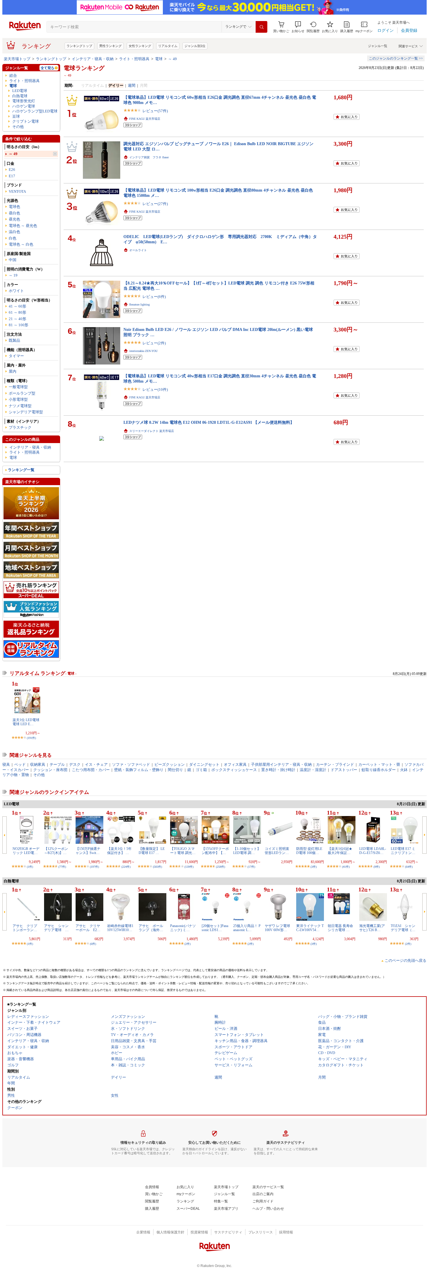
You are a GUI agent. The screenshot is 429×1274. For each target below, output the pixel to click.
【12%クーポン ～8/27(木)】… (56, 851)
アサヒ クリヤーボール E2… (88, 928)
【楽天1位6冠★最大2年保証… (340, 851)
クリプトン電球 (25, 121)
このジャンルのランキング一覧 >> (396, 58)
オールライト (138, 250)
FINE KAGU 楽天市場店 (144, 118)
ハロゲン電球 (23, 106)
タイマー (16, 356)
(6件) (93, 943)
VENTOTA (17, 191)
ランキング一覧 (21, 470)
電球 (159, 59)
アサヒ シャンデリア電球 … (56, 928)
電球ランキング (84, 68)
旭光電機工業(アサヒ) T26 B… (372, 928)
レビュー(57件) (155, 111)
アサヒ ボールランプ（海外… (151, 928)
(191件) (31, 738)
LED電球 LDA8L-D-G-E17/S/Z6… (372, 851)
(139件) (188, 866)
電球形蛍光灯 (23, 101)
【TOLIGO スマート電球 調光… (183, 851)
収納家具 (37, 764)
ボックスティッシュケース (234, 770)
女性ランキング (140, 46)
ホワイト (16, 291)
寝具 (6, 764)
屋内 (12, 371)
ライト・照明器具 (134, 59)
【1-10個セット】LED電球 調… (247, 851)
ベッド (20, 764)
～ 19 (13, 275)
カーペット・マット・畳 (379, 764)
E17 (12, 176)
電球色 (14, 206)
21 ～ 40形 (17, 319)
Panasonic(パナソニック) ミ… (183, 928)
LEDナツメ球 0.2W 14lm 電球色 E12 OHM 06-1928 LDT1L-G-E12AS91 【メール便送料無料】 (208, 422)
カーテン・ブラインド (335, 764)
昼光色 (14, 219)
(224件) (125, 866)
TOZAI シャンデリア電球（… (403, 928)
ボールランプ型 (22, 393)
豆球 (16, 116)
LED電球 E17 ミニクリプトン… (403, 851)
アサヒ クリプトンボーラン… (25, 928)
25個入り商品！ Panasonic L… (247, 928)
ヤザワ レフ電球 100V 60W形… (277, 928)
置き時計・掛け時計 (278, 770)
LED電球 (19, 90)
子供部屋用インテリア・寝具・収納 (281, 764)
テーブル (57, 764)
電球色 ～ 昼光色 (23, 225)
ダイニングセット (204, 764)
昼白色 (14, 213)
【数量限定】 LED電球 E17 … (152, 851)
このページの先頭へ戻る (405, 960)
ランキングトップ (79, 46)
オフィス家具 (235, 764)
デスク (75, 764)
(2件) (187, 943)
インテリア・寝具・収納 (93, 59)
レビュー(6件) (154, 296)
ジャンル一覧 (377, 46)
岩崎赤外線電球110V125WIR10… (120, 928)
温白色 (14, 232)
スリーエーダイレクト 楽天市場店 (151, 431)
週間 (131, 85)
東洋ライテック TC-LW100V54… (310, 928)
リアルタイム (167, 46)
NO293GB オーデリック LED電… (26, 851)
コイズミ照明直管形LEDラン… (277, 851)
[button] (298, 27)
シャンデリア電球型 (26, 412)
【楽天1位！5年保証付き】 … (119, 851)
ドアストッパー (344, 770)
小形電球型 (18, 399)
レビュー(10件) (155, 389)
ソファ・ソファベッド (131, 764)
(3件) (314, 866)
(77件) (62, 866)
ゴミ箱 (201, 770)
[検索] (261, 27)
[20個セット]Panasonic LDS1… (215, 928)
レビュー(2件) (154, 343)
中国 (12, 260)
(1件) (30, 866)
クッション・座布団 (50, 770)
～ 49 (172, 59)
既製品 (14, 340)
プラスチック (20, 427)
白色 (12, 238)
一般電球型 (18, 387)
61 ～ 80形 (17, 312)
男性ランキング (110, 46)
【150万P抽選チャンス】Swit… (88, 851)
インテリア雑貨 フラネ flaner (149, 157)
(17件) (251, 866)
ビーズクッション (169, 764)
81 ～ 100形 (18, 325)
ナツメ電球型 (20, 406)
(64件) (409, 866)
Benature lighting (139, 304)
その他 (18, 126)
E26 (12, 169)
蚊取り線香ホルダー (379, 770)
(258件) (220, 866)
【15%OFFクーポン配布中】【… (215, 851)
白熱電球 (19, 96)
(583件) (157, 866)
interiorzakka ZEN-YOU (143, 351)
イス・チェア (96, 764)
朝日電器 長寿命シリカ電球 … (340, 928)
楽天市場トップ (17, 59)
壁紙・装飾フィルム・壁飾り (138, 770)
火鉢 (404, 770)
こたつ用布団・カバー (91, 770)
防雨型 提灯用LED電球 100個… (309, 851)
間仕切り (175, 770)
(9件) (377, 866)
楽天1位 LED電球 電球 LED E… (26, 722)
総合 (13, 75)
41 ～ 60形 (17, 306)
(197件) (94, 866)
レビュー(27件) (155, 204)
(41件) (346, 866)
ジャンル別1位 (194, 46)
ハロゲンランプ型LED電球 (34, 111)
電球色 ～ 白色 (21, 244)
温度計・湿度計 (313, 770)
